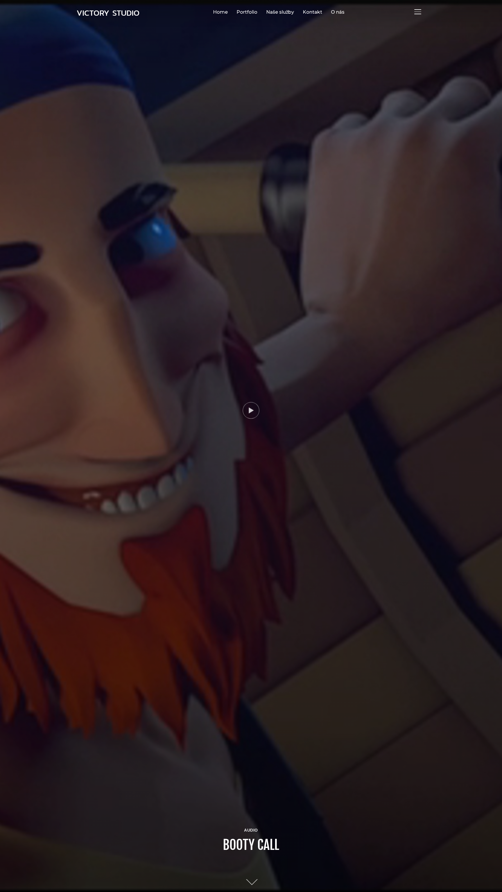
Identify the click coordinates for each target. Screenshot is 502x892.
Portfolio (246, 12)
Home (220, 12)
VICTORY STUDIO (108, 13)
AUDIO (251, 830)
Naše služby (280, 12)
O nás (338, 12)
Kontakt (312, 12)
